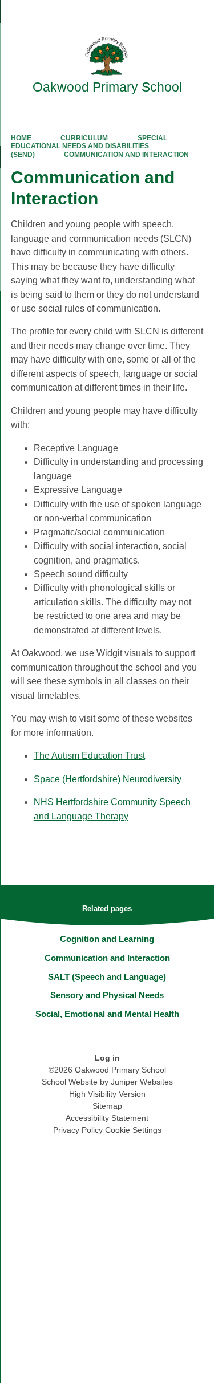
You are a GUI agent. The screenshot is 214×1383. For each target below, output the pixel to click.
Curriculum (84, 138)
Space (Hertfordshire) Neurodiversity (107, 779)
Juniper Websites (142, 1081)
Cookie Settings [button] (133, 1129)
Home (21, 138)
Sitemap (107, 1105)
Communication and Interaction (126, 154)
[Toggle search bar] (170, 14)
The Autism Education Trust (89, 756)
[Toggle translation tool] (141, 14)
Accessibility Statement (107, 1117)
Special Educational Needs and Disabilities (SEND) (89, 146)
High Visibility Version (107, 1093)
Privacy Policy (78, 1129)
